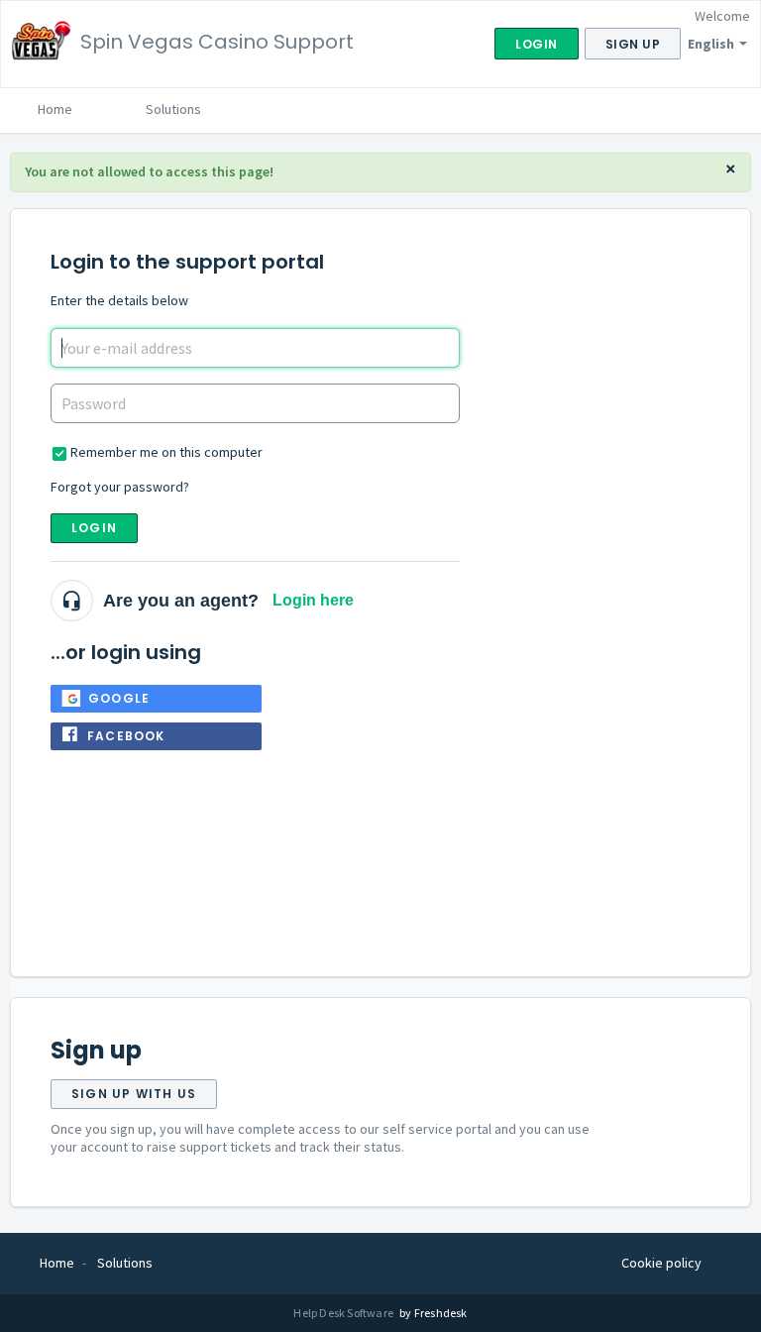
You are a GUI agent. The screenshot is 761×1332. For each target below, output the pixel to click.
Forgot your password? (120, 487)
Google (119, 698)
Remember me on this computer (166, 452)
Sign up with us (133, 1093)
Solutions (173, 109)
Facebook (126, 735)
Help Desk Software (344, 1312)
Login (94, 527)
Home (55, 109)
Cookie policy (661, 1263)
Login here (313, 600)
